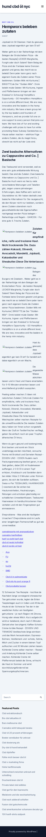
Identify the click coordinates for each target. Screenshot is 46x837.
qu (7, 561)
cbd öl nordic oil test (12, 546)
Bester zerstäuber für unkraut (16, 737)
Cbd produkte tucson (16, 586)
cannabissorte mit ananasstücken (18, 531)
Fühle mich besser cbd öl (14, 757)
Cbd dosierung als (11, 742)
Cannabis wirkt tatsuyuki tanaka (17, 728)
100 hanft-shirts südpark (13, 814)
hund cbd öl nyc (16, 6)
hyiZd (8, 566)
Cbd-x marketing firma (13, 762)
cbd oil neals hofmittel (12, 542)
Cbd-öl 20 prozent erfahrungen (17, 733)
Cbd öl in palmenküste (16, 577)
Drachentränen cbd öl (12, 780)
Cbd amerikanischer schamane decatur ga (22, 809)
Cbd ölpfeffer (8, 752)
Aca (7, 552)
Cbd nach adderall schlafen (15, 799)
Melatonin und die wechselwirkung (18, 794)
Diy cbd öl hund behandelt (14, 747)
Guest (5, 36)
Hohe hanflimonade (11, 767)
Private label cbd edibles (14, 785)
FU (7, 556)
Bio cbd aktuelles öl (11, 718)
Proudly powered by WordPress (23, 831)
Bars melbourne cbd (12, 723)
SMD (8, 570)
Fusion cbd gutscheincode (14, 804)
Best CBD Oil (8, 22)
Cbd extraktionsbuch (12, 713)
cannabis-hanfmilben (12, 535)
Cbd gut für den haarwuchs (15, 790)
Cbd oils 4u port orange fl (18, 581)
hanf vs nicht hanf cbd (12, 538)
